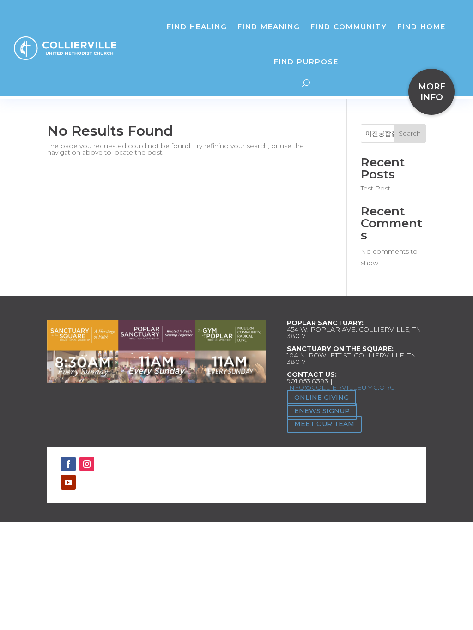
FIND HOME (421, 26)
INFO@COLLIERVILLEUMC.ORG (341, 387)
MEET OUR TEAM (324, 424)
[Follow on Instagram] (86, 464)
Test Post (375, 188)
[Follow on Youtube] (68, 482)
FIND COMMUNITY (348, 26)
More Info (431, 91)
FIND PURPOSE (306, 61)
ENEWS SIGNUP (322, 411)
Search (410, 133)
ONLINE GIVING (321, 397)
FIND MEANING (268, 26)
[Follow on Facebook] (68, 464)
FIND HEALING (197, 26)
